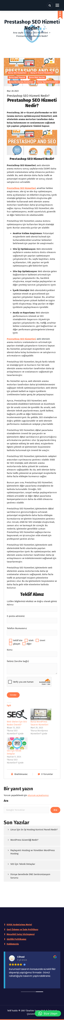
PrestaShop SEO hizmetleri (21, 188)
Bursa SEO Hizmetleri (37, 32)
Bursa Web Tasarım (17, 77)
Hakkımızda (13, 944)
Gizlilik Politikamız (16, 939)
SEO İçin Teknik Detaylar (22, 864)
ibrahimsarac (21, 774)
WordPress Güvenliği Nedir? (24, 840)
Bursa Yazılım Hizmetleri (47, 82)
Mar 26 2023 (13, 91)
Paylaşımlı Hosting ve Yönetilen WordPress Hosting (32, 852)
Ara (6, 800)
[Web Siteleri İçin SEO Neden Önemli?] (17, 714)
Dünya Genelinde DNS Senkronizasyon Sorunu (30, 876)
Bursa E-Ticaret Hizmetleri (42, 73)
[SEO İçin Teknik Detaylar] (17, 743)
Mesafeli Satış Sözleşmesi (21, 934)
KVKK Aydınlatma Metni (19, 924)
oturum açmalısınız (38, 795)
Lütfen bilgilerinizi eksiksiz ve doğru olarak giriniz (32, 601)
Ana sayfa (18, 32)
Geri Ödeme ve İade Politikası (22, 929)
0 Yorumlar (47, 774)
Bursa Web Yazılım (37, 77)
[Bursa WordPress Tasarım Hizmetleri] (41, 714)
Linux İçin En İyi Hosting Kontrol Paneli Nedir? (34, 829)
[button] (48, 1013)
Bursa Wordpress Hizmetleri (21, 82)
